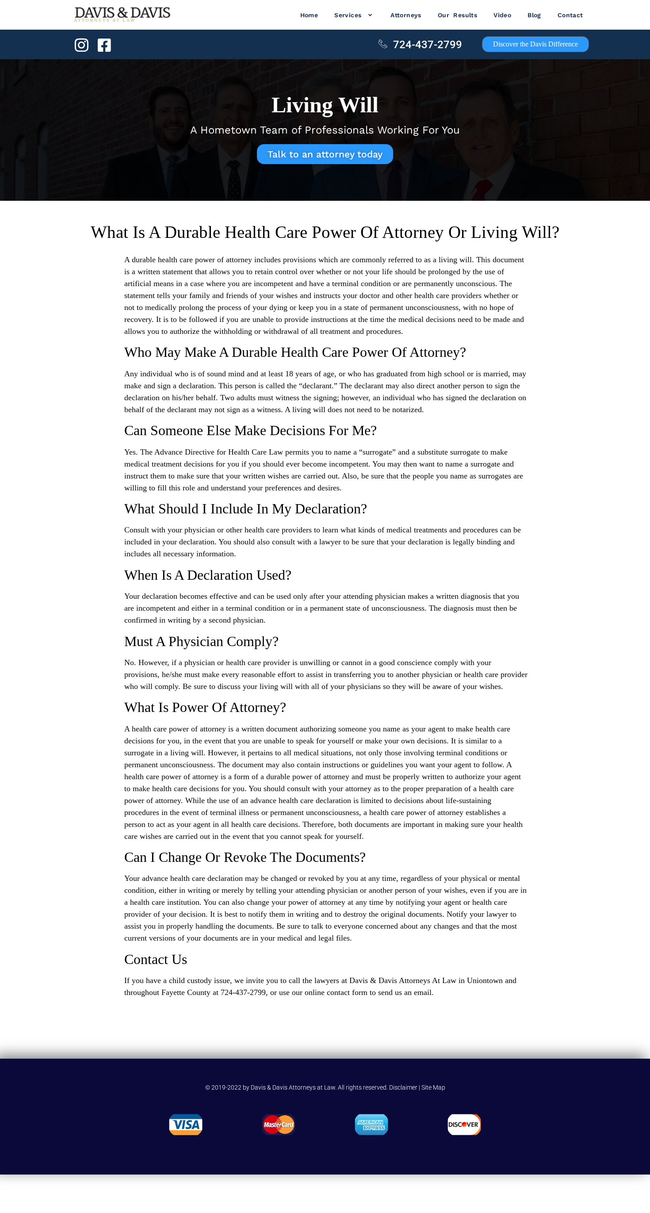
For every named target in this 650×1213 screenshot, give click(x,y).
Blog (534, 15)
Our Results (457, 15)
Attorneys (405, 15)
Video (502, 15)
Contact (570, 15)
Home (309, 15)
